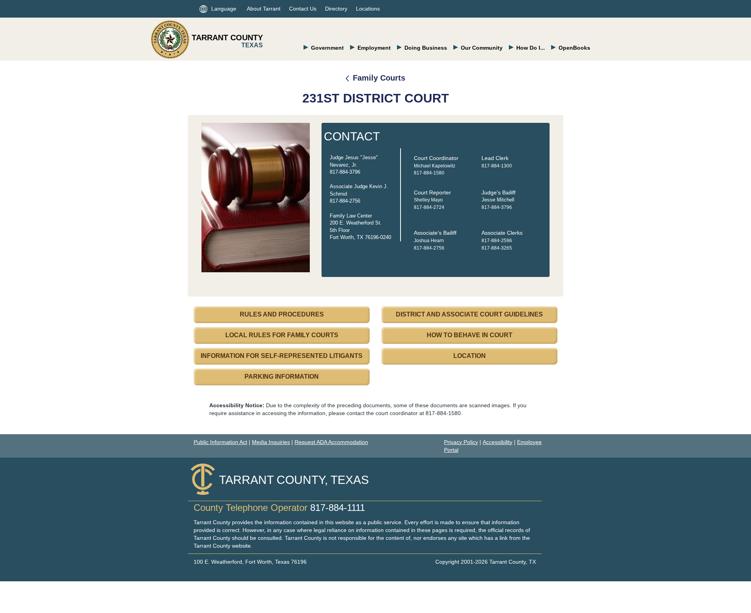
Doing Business (425, 48)
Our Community (482, 48)
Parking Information (281, 376)
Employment (374, 48)
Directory (336, 8)
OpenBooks (574, 48)
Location (469, 355)
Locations (368, 8)
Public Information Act (220, 442)
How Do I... (530, 48)
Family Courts (379, 78)
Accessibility (497, 442)
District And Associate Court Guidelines (469, 314)
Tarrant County (227, 37)
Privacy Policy (461, 442)
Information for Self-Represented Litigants (282, 355)
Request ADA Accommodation (331, 442)
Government (327, 48)
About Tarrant (263, 8)
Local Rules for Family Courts (281, 335)
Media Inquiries (271, 442)
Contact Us (302, 8)
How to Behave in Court (469, 335)
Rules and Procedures (282, 314)
